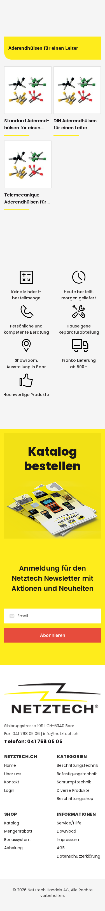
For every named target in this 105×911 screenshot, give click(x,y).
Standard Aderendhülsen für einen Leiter (26, 124)
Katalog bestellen (52, 458)
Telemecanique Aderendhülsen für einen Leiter (25, 198)
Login (9, 790)
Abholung (13, 848)
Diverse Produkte (73, 790)
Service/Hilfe (69, 823)
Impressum (68, 839)
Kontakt (11, 782)
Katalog (11, 823)
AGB (61, 848)
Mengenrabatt (18, 831)
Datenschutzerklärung (78, 856)
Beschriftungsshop (75, 798)
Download (66, 831)
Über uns (12, 774)
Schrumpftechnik (74, 782)
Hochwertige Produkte (26, 394)
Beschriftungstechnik (77, 765)
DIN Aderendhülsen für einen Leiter (75, 124)
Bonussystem (17, 839)
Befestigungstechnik (77, 774)
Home (10, 765)
